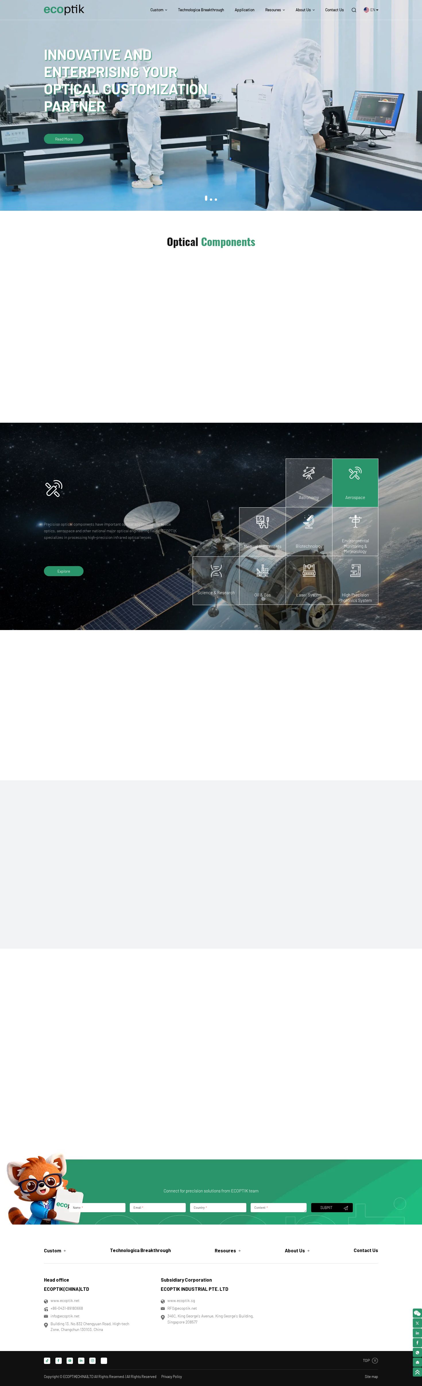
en (372, 9)
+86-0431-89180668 (67, 1308)
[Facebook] (58, 1361)
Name (77, 1207)
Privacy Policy (171, 1377)
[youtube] (70, 1361)
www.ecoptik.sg (181, 1300)
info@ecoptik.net (65, 1315)
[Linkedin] (81, 1361)
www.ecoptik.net (65, 1300)
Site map (371, 1377)
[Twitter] (104, 1361)
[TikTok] (47, 1361)
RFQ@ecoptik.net (182, 1308)
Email (138, 1207)
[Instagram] (92, 1361)
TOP (366, 1360)
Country (200, 1207)
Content (260, 1207)
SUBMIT (326, 1208)
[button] (206, 199)
